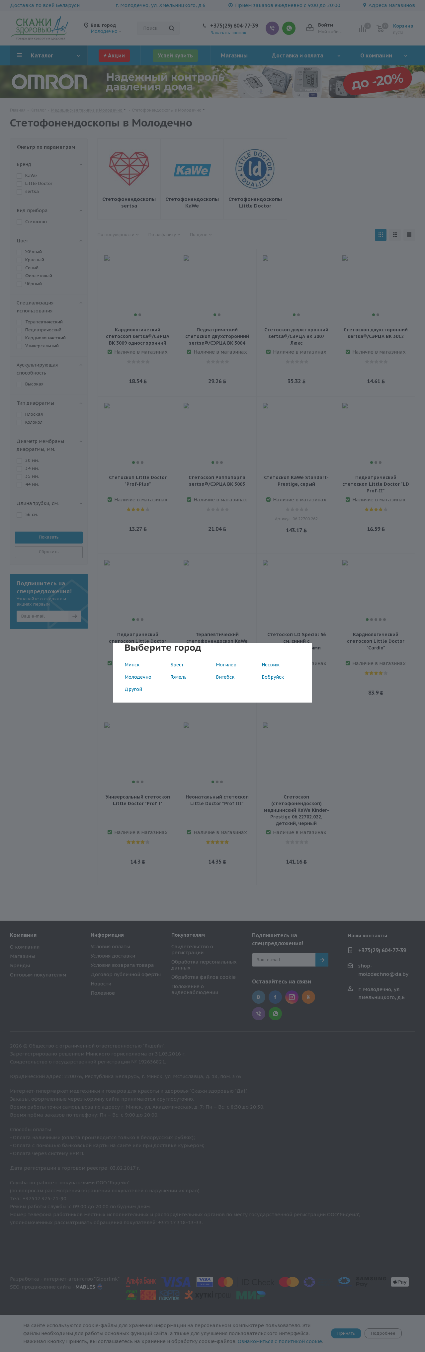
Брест (176, 665)
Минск (132, 665)
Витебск (225, 677)
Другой (133, 689)
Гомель (178, 677)
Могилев (226, 665)
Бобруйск (273, 677)
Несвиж (271, 665)
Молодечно (138, 677)
